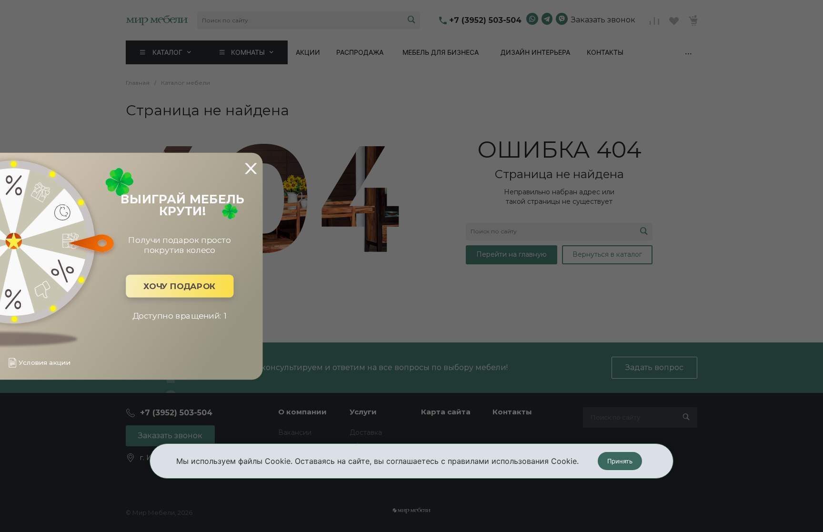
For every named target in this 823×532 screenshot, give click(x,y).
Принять (619, 461)
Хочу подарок (179, 286)
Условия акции (44, 363)
